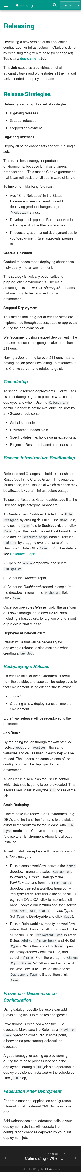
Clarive (49, 1169)
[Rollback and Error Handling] (11, 1156)
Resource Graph (22, 553)
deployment (30, 58)
